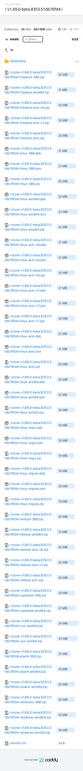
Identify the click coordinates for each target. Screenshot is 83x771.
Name (15, 39)
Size (75, 39)
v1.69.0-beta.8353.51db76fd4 (33, 9)
